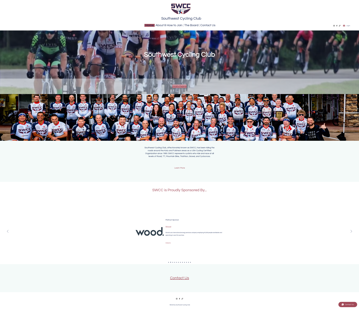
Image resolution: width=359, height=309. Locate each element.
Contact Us (179, 278)
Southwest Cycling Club (181, 18)
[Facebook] (337, 26)
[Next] (351, 231)
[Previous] (7, 231)
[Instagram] (334, 26)
